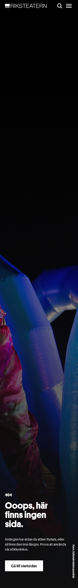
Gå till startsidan (24, 565)
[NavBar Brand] (26, 6)
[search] (60, 6)
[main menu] (69, 6)
